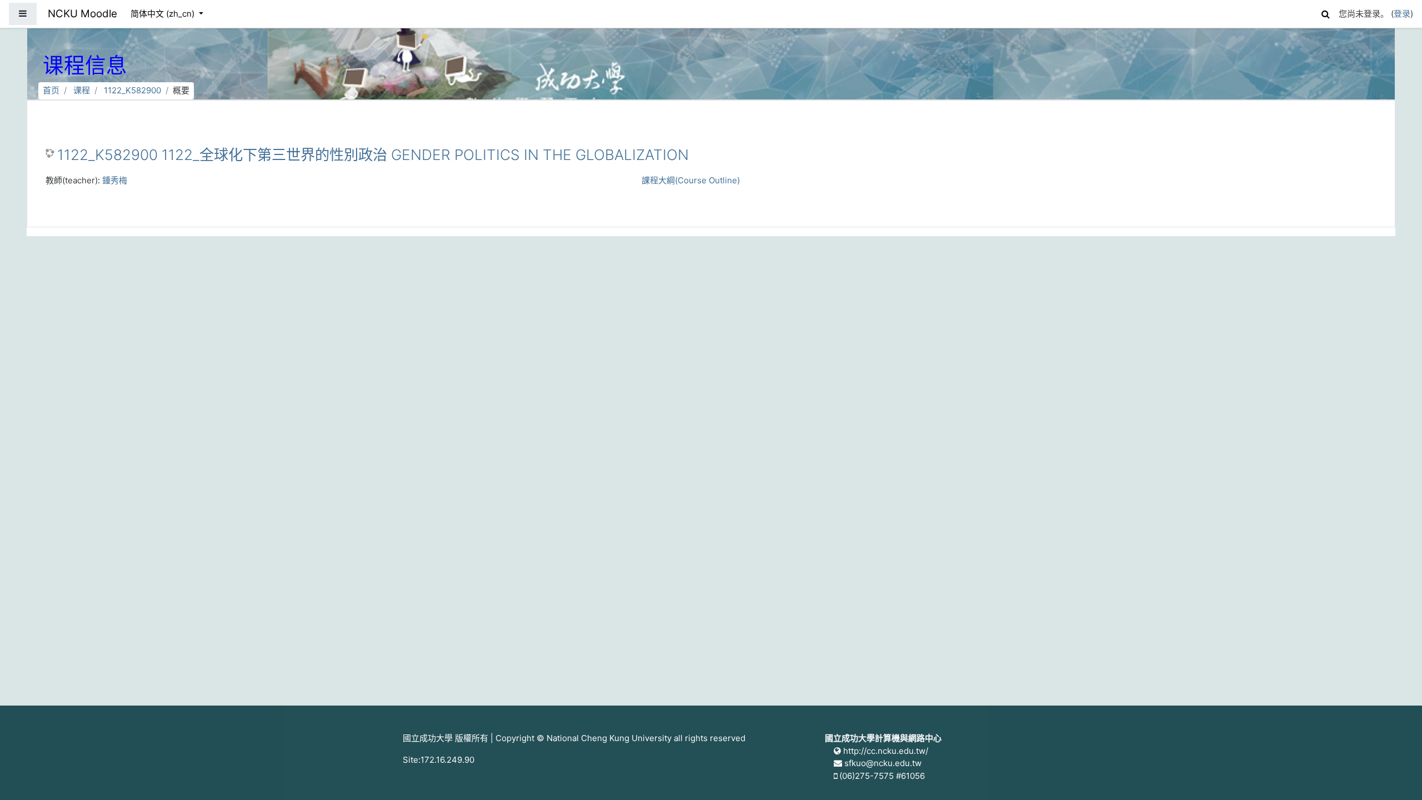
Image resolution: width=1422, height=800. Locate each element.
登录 (1402, 13)
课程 (81, 90)
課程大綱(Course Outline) (691, 180)
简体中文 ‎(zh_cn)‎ (164, 13)
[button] (1325, 12)
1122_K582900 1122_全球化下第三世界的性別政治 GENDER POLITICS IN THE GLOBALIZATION (373, 154)
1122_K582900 (132, 90)
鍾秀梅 (114, 180)
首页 (51, 90)
